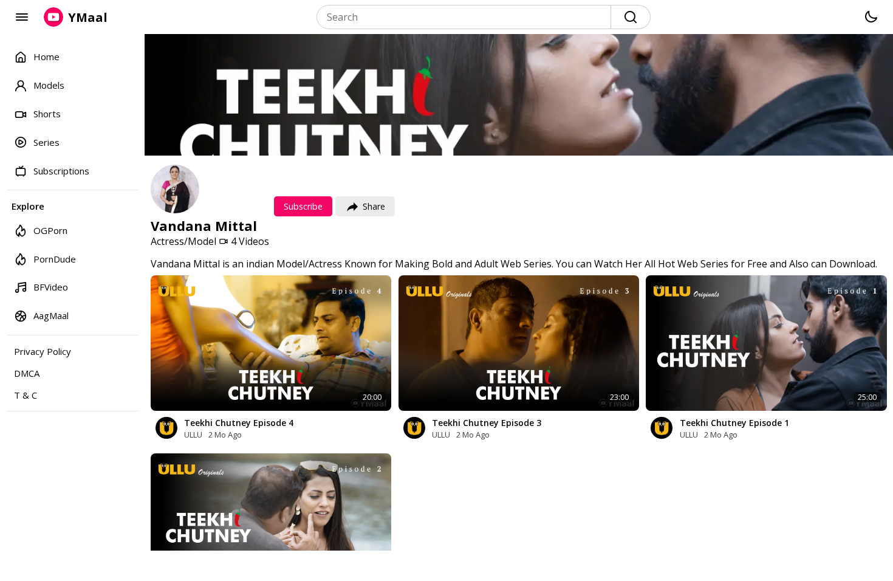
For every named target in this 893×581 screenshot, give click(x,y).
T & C (25, 395)
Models (48, 85)
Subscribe (303, 206)
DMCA (26, 373)
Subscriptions (61, 171)
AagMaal (51, 315)
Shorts (47, 114)
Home (46, 56)
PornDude (54, 259)
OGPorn (50, 230)
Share (374, 206)
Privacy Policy (42, 351)
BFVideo (50, 287)
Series (46, 142)
